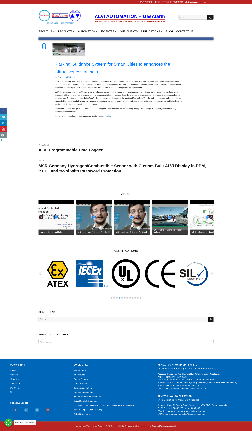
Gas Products (80, 370)
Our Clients (15, 388)
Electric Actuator (81, 379)
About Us (14, 379)
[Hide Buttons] (1, 140)
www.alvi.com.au (175, 411)
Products (14, 375)
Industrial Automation (83, 392)
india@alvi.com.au (198, 388)
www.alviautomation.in (226, 382)
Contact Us (15, 383)
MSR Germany (71, 77)
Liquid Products (81, 383)
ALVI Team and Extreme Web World (162, 426)
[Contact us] (3, 135)
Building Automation (83, 388)
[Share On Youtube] (3, 129)
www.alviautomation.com (179, 382)
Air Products (79, 375)
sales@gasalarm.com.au (193, 414)
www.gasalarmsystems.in (203, 382)
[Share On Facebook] (3, 111)
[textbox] (126, 342)
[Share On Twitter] (3, 117)
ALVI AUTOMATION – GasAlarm (130, 16)
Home (13, 370)
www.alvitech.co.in (166, 385)
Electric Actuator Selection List (87, 396)
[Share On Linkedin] (3, 123)
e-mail (106, 116)
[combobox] (126, 341)
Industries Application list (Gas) (88, 410)
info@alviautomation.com (176, 388)
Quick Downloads (82, 414)
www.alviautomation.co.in (187, 385)
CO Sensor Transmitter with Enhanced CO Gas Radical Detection (104, 405)
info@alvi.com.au (173, 414)
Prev (41, 217)
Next (211, 217)
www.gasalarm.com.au (194, 411)
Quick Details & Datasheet (86, 401)
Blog (12, 392)
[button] (111, 298)
